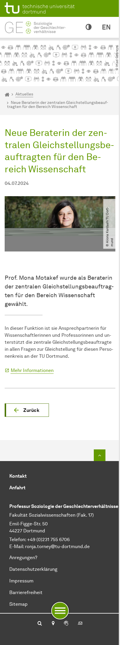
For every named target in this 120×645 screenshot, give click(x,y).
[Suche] (40, 623)
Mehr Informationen (32, 370)
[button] (27, 410)
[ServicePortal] (66, 623)
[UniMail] (80, 623)
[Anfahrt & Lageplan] (53, 623)
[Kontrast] (88, 27)
